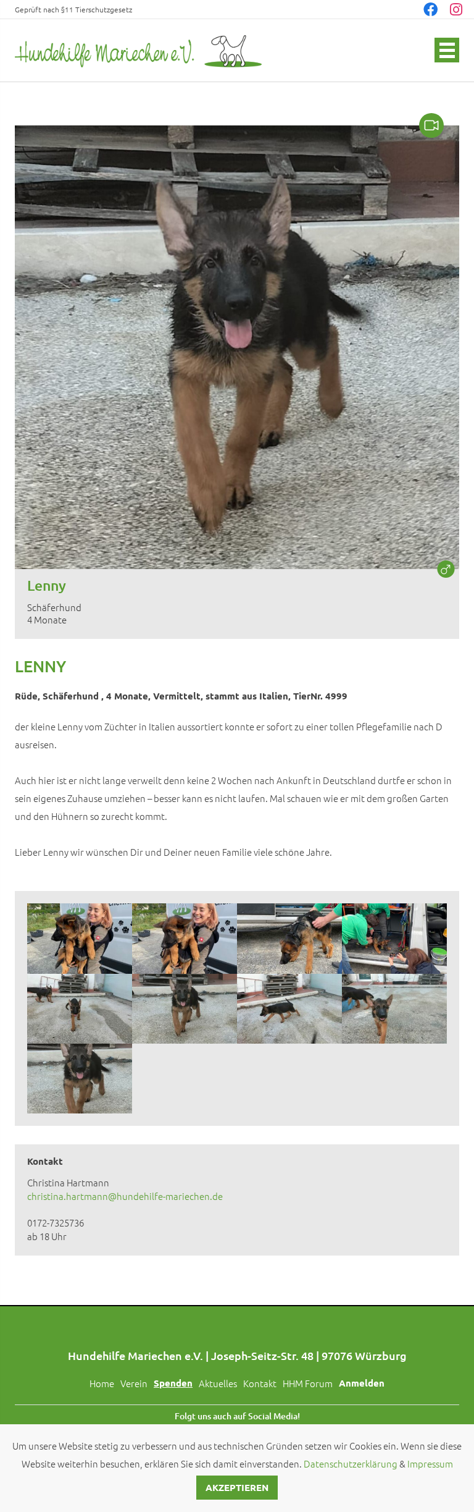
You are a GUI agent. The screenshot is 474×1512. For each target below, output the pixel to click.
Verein (134, 1383)
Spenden (173, 1383)
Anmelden (362, 1383)
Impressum (430, 1463)
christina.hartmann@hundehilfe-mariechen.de (125, 1195)
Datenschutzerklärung (350, 1463)
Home (101, 1383)
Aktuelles (218, 1383)
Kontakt (259, 1383)
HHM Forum (308, 1383)
